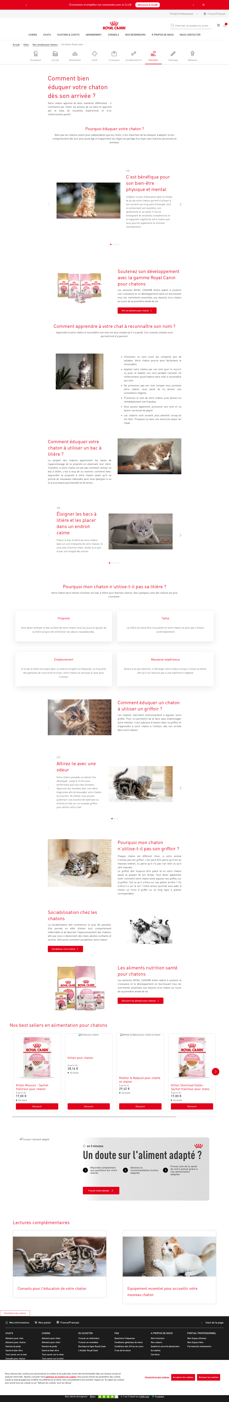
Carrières (155, 1354)
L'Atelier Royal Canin (88, 1350)
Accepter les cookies (183, 1377)
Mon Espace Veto (195, 1342)
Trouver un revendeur (88, 1342)
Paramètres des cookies (15, 1313)
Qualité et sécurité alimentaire (165, 1346)
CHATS (9, 1333)
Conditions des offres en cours (128, 1346)
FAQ (116, 1333)
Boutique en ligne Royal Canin (92, 1346)
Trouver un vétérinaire (88, 1338)
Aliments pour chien (51, 1338)
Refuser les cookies (208, 1377)
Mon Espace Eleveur (196, 1338)
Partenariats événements (199, 1346)
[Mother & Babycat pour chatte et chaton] (140, 1072)
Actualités (156, 1350)
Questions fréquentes (124, 1338)
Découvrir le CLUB (147, 5)
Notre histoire (157, 1338)
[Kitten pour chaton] (89, 1072)
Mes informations (19, 1322)
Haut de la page (214, 1322)
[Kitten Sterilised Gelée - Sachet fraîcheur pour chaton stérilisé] (192, 1072)
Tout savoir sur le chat (16, 1354)
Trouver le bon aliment (98, 1190)
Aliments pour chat (14, 1338)
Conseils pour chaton (15, 1358)
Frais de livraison (122, 1350)
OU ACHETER (85, 1333)
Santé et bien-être (14, 1350)
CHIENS (46, 1333)
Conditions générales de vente (128, 1342)
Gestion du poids (13, 1346)
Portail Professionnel (181, 13)
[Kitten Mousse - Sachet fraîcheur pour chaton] (37, 1072)
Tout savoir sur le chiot (53, 1358)
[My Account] (225, 25)
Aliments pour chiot (51, 1342)
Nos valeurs (156, 1342)
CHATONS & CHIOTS (68, 34)
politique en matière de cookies (60, 1376)
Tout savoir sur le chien (53, 1354)
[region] (114, 1377)
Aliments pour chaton (15, 1342)
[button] (179, 204)
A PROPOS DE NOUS (162, 1333)
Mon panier (44, 1322)
